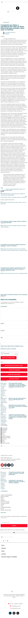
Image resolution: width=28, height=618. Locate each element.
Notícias (3, 548)
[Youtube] (2, 465)
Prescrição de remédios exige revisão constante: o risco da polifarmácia (14, 222)
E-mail (3, 330)
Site (2, 337)
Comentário (4, 306)
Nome (3, 323)
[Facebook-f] (3, 540)
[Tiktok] (12, 465)
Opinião (21, 189)
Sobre (3, 551)
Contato (3, 554)
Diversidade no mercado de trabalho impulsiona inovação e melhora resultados (13, 245)
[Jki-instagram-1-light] (5, 540)
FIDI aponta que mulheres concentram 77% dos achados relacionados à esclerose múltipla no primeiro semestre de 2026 (13, 269)
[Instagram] (8, 465)
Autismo (7, 189)
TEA (24, 189)
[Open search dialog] (1, 18)
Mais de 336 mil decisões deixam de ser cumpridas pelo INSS (14, 295)
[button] (1, 191)
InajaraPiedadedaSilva (14, 189)
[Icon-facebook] (5, 465)
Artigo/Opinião (6, 22)
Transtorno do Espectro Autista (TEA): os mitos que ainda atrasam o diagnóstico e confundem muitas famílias (18, 416)
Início (2, 545)
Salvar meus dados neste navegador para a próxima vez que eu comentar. (12, 347)
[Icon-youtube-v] (1, 540)
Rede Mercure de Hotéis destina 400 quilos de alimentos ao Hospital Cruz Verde (18, 406)
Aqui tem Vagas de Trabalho (9, 556)
